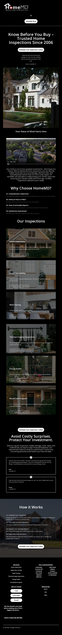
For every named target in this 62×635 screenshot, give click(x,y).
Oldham (52, 569)
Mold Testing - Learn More (18, 316)
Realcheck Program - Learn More (19, 412)
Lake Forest (52, 567)
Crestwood (39, 571)
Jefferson (38, 576)
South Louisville (52, 573)
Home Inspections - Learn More (19, 254)
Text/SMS (16, 595)
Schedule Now (31, 21)
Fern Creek (39, 573)
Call (16, 591)
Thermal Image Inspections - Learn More (21, 350)
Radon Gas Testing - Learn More (19, 286)
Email (16, 600)
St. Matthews (53, 575)
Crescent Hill (39, 569)
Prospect (52, 571)
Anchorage (39, 567)
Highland (38, 575)
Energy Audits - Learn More (18, 380)
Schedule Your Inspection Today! (31, 50)
